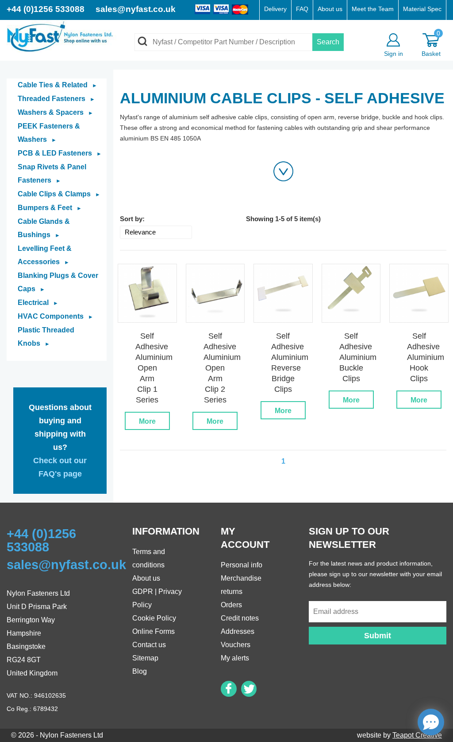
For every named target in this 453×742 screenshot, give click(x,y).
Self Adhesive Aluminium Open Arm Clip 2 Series (222, 368)
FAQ (302, 9)
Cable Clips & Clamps (59, 194)
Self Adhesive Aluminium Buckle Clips (357, 357)
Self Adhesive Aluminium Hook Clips (425, 357)
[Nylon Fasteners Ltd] (61, 35)
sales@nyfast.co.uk (136, 9)
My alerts (235, 658)
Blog (139, 671)
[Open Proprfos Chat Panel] (431, 722)
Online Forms (153, 631)
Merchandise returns (241, 584)
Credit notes (240, 618)
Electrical (38, 302)
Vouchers (235, 644)
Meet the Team (373, 9)
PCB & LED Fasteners (60, 153)
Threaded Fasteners (56, 98)
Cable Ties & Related (57, 85)
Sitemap (145, 658)
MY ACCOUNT (245, 538)
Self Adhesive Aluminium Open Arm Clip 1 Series (154, 368)
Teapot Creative (417, 735)
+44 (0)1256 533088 (47, 9)
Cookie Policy (154, 618)
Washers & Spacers (55, 112)
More (147, 421)
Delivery (275, 9)
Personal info (241, 565)
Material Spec (422, 9)
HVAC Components (55, 316)
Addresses (237, 631)
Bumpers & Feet (50, 207)
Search (328, 42)
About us (330, 9)
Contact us (149, 644)
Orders (231, 605)
